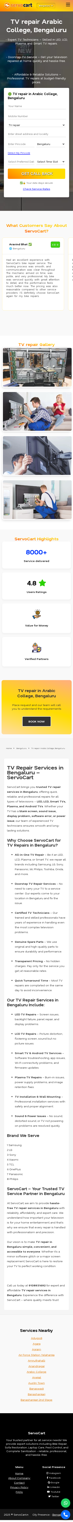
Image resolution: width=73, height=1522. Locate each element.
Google (54, 1482)
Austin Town (36, 1383)
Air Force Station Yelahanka (36, 1355)
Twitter (55, 1496)
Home (19, 1473)
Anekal (36, 1377)
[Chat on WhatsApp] (65, 1503)
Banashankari (36, 1394)
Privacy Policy (19, 1487)
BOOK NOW (36, 721)
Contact (19, 1482)
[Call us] (65, 1514)
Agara (36, 1343)
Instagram (54, 1473)
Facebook (54, 1477)
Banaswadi (36, 1388)
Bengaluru (58, 1514)
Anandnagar (36, 1366)
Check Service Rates (36, 189)
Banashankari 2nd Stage (36, 1400)
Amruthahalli (36, 1360)
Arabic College (36, 1372)
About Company (19, 1478)
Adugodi (36, 1338)
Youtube (55, 1491)
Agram (36, 1349)
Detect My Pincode (19, 152)
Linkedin (54, 1487)
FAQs (19, 1492)
